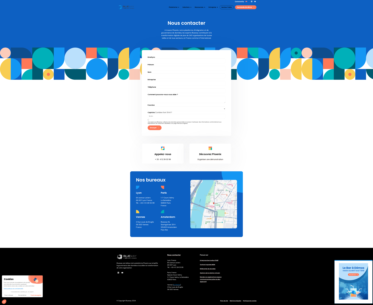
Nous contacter (174, 255)
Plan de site (224, 301)
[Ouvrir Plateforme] (178, 7)
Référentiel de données (207, 269)
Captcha (151, 112)
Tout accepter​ (36, 295)
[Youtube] (255, 1)
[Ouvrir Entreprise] (217, 7)
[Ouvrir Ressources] (204, 7)
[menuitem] (246, 1)
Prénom (151, 65)
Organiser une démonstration (210, 159)
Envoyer (153, 128)
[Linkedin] (251, 1)
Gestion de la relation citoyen (210, 273)
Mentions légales (235, 301)
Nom (149, 72)
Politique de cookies (249, 301)
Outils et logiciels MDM (207, 265)
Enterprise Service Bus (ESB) (209, 260)
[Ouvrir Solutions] (191, 7)
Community (239, 1)
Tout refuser (8, 295)
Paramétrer (22, 295)
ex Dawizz (176, 285)
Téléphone (152, 87)
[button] (4, 301)
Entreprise (152, 79)
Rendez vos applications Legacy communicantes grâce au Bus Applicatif (211, 279)
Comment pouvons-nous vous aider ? (163, 94)
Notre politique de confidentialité (13, 288)
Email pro (151, 57)
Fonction (151, 105)
